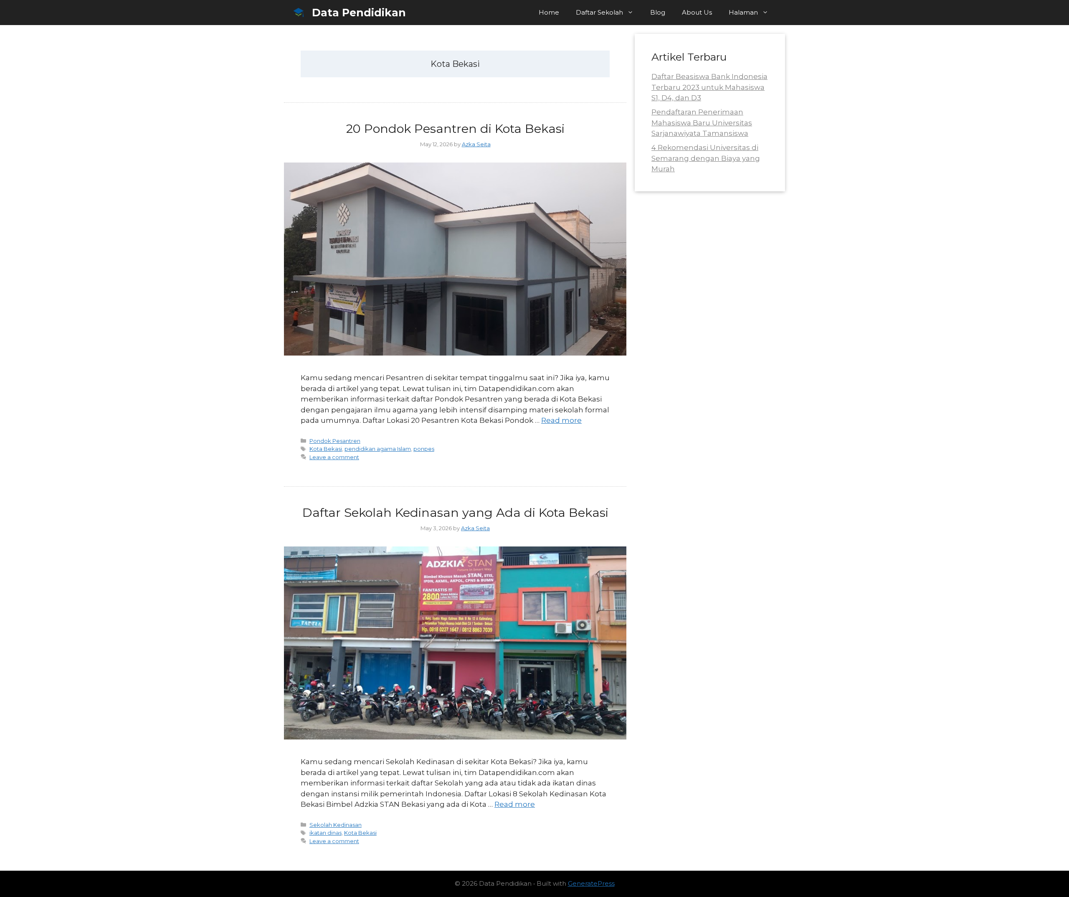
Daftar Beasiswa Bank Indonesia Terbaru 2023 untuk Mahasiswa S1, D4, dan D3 (709, 87)
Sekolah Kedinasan (335, 824)
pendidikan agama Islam (378, 448)
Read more (561, 420)
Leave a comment (334, 457)
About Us (697, 12)
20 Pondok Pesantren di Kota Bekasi (455, 128)
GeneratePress (591, 883)
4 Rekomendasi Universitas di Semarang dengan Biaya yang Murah (705, 158)
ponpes (423, 448)
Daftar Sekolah (599, 12)
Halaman (743, 12)
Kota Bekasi (325, 448)
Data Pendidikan (359, 12)
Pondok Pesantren (334, 440)
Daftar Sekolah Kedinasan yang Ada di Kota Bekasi (455, 512)
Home (549, 12)
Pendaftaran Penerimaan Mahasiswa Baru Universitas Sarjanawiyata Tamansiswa (701, 122)
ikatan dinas (325, 832)
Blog (657, 12)
